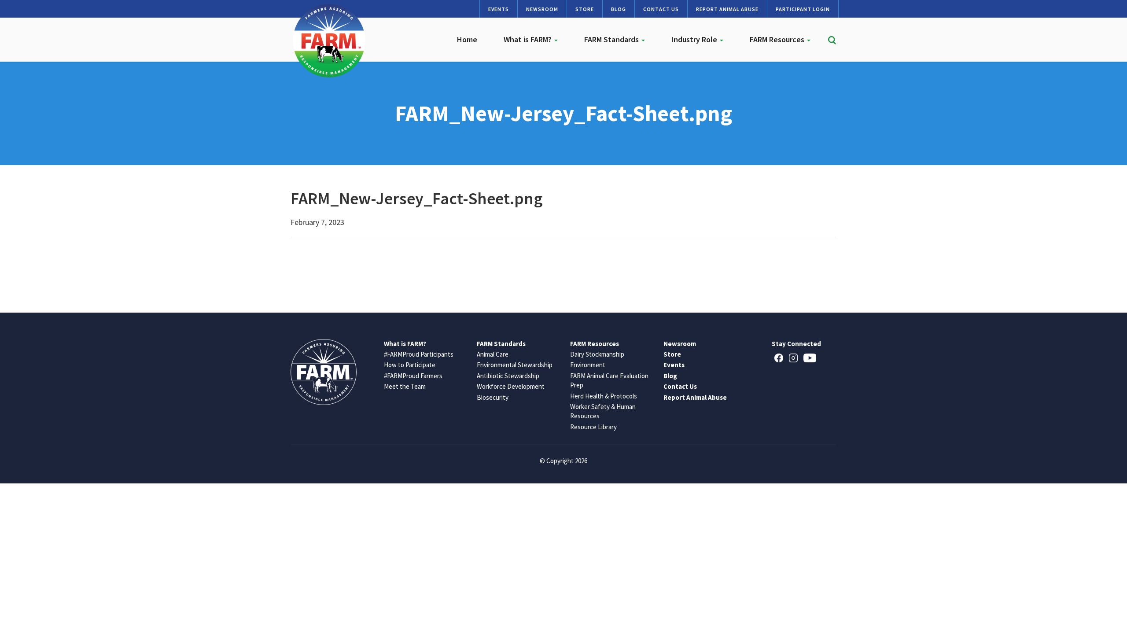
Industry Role (695, 39)
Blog (618, 9)
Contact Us (661, 9)
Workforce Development (511, 386)
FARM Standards (612, 39)
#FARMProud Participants (418, 354)
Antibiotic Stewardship (508, 376)
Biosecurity (492, 397)
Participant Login (803, 9)
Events (498, 9)
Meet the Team (405, 386)
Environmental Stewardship (514, 365)
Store (584, 9)
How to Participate (409, 365)
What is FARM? (528, 39)
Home (467, 39)
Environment (587, 365)
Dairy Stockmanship (597, 354)
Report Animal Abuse (727, 9)
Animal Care (492, 354)
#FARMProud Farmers (413, 376)
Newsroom (542, 9)
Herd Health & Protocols (603, 396)
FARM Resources (778, 39)
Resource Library (593, 427)
